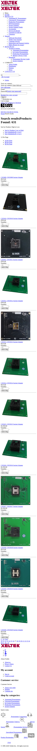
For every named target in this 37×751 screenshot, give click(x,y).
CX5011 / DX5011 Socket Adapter (12, 260)
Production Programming (20, 54)
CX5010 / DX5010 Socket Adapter (12, 218)
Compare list (9, 691)
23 (27, 641)
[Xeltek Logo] (9, 5)
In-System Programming (20, 52)
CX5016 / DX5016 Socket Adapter (12, 465)
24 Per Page (8, 140)
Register (7, 87)
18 (17, 641)
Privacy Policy (9, 664)
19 (19, 641)
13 (7, 641)
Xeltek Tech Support (15, 39)
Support (7, 36)
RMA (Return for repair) (16, 45)
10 (1, 641)
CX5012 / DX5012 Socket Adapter (12, 301)
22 (25, 641)
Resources (12, 57)
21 (23, 641)
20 (21, 641)
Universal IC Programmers (17, 20)
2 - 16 (2, 639)
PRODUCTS (9, 16)
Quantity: (4, 181)
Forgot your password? (14, 91)
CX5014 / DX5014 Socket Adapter (12, 383)
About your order (10, 688)
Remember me (7, 99)
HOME (7, 15)
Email (2, 89)
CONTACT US (10, 71)
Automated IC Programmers (17, 18)
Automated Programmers (12, 699)
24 (29, 641)
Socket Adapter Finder (16, 27)
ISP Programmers (14, 24)
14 (9, 641)
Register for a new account (9, 95)
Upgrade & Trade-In (15, 32)
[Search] (20, 75)
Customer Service (14, 41)
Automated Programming (20, 50)
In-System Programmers (12, 703)
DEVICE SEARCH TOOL (9, 112)
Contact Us (8, 666)
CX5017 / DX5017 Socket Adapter (12, 506)
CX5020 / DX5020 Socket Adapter (12, 630)
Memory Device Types (20, 55)
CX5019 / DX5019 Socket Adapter (12, 589)
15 (11, 641)
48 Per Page (8, 142)
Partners (11, 68)
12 (5, 641)
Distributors (12, 66)
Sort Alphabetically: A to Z (13, 132)
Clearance (12, 34)
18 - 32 (7, 643)
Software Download (15, 38)
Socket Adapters (14, 25)
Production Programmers (16, 22)
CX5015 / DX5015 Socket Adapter (12, 424)
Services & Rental (14, 31)
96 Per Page (8, 144)
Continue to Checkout (14, 103)
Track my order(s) (6, 85)
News (10, 70)
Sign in (3, 87)
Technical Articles (14, 48)
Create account (9, 676)
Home (3, 114)
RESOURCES (9, 47)
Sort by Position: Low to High (14, 130)
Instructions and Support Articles (19, 43)
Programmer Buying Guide (21, 59)
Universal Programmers (12, 701)
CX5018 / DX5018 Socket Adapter (12, 547)
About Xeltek (13, 64)
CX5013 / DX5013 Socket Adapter (12, 342)
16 (13, 641)
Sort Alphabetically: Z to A (13, 134)
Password (4, 91)
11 (3, 641)
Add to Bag (5, 185)
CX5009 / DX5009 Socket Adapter (12, 177)
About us (7, 662)
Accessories (12, 29)
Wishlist (7, 689)
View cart (4, 103)
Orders (7, 80)
